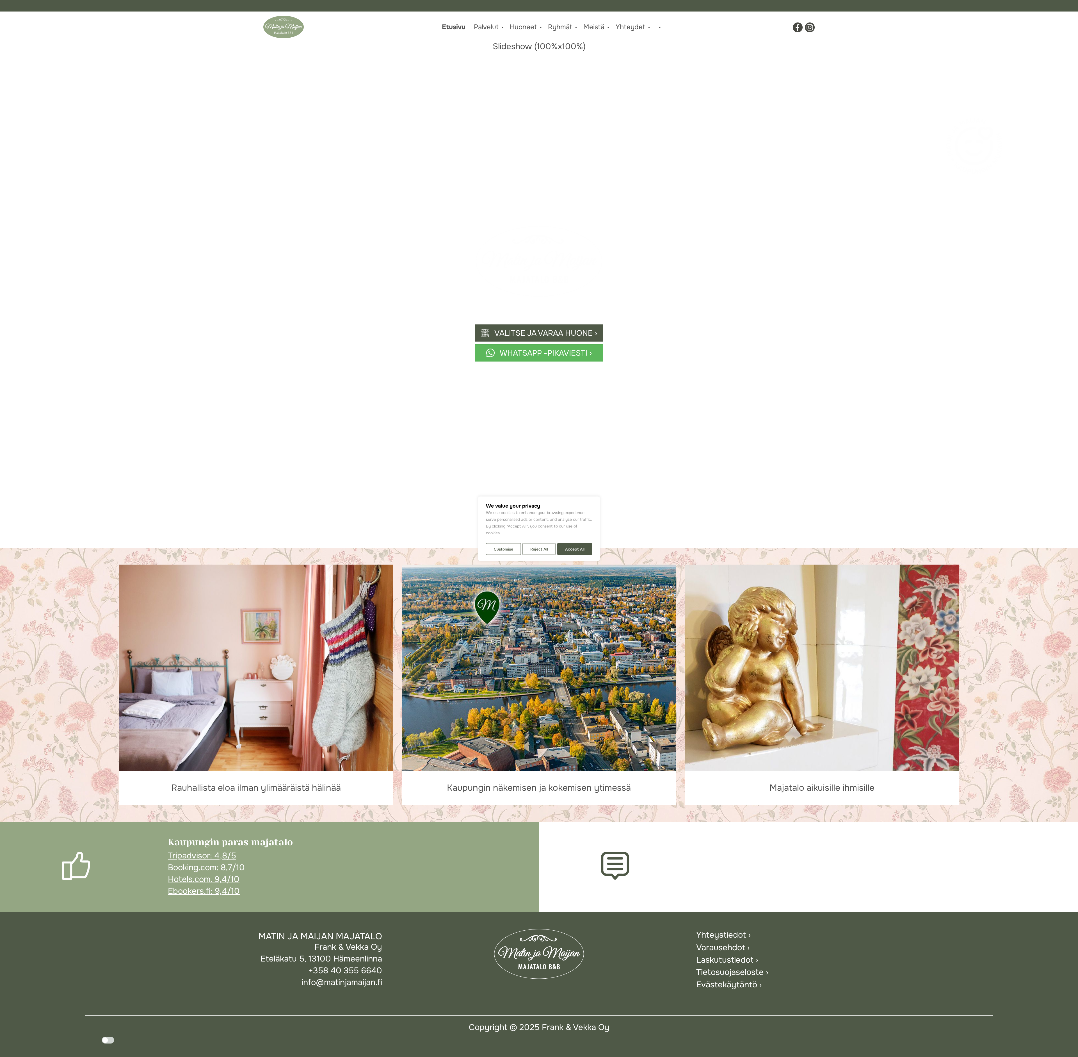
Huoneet (523, 27)
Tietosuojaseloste (730, 972)
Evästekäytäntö (726, 984)
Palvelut (486, 27)
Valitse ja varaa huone (543, 333)
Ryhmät (560, 27)
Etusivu (453, 27)
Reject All (539, 548)
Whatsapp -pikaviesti (543, 353)
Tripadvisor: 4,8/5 (202, 856)
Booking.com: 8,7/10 (206, 867)
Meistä (593, 27)
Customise (503, 548)
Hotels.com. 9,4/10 (203, 879)
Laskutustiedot (724, 960)
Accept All (574, 548)
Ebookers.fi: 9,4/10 (204, 891)
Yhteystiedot (721, 935)
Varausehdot (720, 947)
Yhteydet (630, 27)
